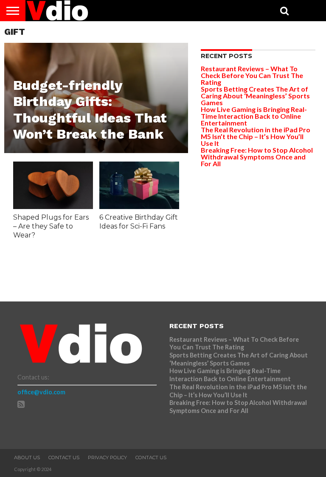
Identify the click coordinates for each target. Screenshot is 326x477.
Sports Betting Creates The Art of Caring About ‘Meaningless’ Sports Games (255, 95)
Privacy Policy (107, 457)
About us (27, 457)
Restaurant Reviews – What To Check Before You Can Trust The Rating (252, 75)
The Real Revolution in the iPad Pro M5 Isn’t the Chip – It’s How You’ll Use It (255, 136)
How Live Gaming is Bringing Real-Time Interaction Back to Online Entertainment (254, 116)
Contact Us (63, 457)
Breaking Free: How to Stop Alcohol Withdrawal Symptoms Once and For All (257, 156)
